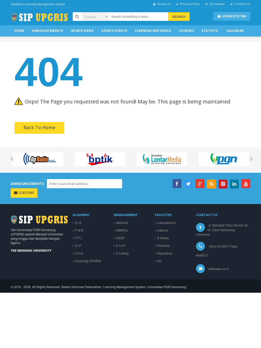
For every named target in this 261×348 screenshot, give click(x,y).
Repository (164, 253)
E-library (163, 238)
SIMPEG (122, 230)
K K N (79, 253)
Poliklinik (163, 245)
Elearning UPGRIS (88, 261)
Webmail (122, 222)
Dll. (159, 261)
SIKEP (120, 238)
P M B (79, 230)
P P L (78, 238)
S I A (78, 222)
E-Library (122, 253)
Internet (162, 230)
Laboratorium (166, 222)
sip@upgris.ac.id (218, 268)
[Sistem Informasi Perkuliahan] (39, 19)
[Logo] (39, 219)
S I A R (120, 245)
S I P (78, 245)
